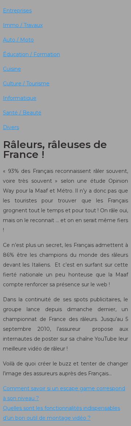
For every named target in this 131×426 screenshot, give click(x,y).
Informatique (19, 98)
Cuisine (12, 69)
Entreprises (17, 10)
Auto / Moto (18, 39)
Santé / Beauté (22, 112)
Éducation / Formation (31, 54)
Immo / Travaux (23, 25)
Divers (11, 127)
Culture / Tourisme (26, 83)
